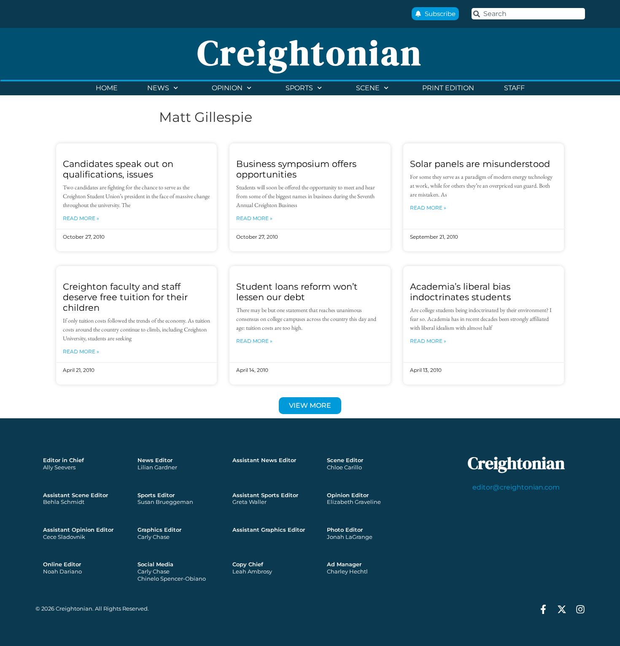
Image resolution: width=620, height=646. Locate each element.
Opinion (227, 88)
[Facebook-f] (543, 609)
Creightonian (310, 52)
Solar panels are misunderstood (480, 164)
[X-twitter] (561, 609)
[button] (310, 405)
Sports (299, 88)
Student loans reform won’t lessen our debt (297, 291)
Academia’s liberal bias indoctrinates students (460, 291)
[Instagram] (580, 609)
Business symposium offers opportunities (296, 169)
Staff (514, 88)
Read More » (81, 218)
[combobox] (528, 13)
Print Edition (448, 88)
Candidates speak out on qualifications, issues (118, 169)
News (158, 88)
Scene (368, 88)
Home (107, 88)
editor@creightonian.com (516, 487)
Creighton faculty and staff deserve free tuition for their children (125, 297)
